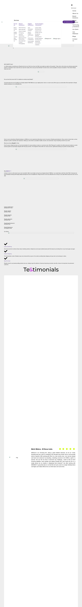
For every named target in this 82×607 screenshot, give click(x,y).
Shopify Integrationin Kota (8, 215)
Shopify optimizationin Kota (8, 219)
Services (16, 20)
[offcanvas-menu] (71, 2)
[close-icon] (75, 5)
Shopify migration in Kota (7, 211)
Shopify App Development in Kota (9, 224)
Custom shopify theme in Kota (8, 207)
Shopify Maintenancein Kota (8, 228)
